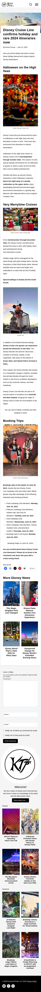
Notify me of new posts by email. (17, 735)
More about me (19, 800)
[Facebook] (4, 986)
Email (6, 724)
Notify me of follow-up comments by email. (21, 731)
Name (7, 714)
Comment (7, 679)
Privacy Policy (32, 981)
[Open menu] (36, 4)
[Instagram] (13, 986)
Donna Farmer (10, 47)
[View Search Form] (30, 4)
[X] (8, 986)
